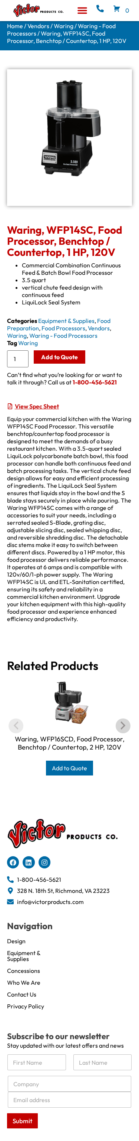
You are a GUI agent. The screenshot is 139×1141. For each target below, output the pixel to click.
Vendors (38, 26)
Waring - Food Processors (63, 335)
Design (16, 941)
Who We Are (23, 982)
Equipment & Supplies (66, 320)
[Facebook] (13, 862)
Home (15, 26)
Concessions (23, 970)
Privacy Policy (25, 1006)
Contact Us (21, 994)
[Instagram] (44, 862)
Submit (22, 1121)
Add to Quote (59, 357)
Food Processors (63, 328)
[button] (82, 10)
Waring (63, 26)
